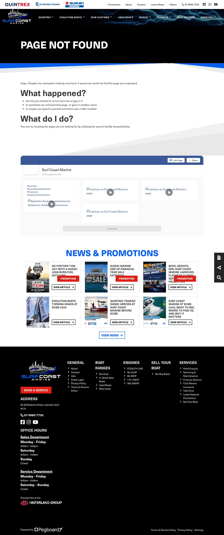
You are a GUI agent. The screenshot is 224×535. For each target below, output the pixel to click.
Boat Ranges (102, 365)
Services (188, 362)
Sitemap (199, 530)
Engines (131, 362)
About (128, 4)
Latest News (157, 4)
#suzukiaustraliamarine (39, 189)
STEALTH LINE (135, 368)
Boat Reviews (186, 17)
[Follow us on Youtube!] (36, 423)
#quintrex (32, 186)
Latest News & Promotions (191, 396)
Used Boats (125, 17)
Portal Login (77, 379)
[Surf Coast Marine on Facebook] (31, 167)
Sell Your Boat (190, 402)
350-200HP (133, 383)
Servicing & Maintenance (190, 374)
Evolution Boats (71, 17)
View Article (62, 287)
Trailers (162, 17)
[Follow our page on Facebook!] (204, 4)
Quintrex (45, 17)
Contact (141, 4)
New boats (105, 388)
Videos (173, 4)
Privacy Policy (78, 383)
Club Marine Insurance (190, 385)
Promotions (114, 4)
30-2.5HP (132, 372)
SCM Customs (100, 17)
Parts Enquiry (190, 368)
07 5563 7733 (33, 415)
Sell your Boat (161, 365)
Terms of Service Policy (163, 530)
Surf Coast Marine (56, 169)
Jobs (73, 376)
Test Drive (188, 390)
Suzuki (143, 17)
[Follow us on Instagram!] (29, 423)
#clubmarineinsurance (38, 194)
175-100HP (133, 379)
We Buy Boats (162, 374)
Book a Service (36, 390)
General (75, 362)
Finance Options (192, 379)
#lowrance (32, 192)
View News (110, 335)
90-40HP (131, 376)
